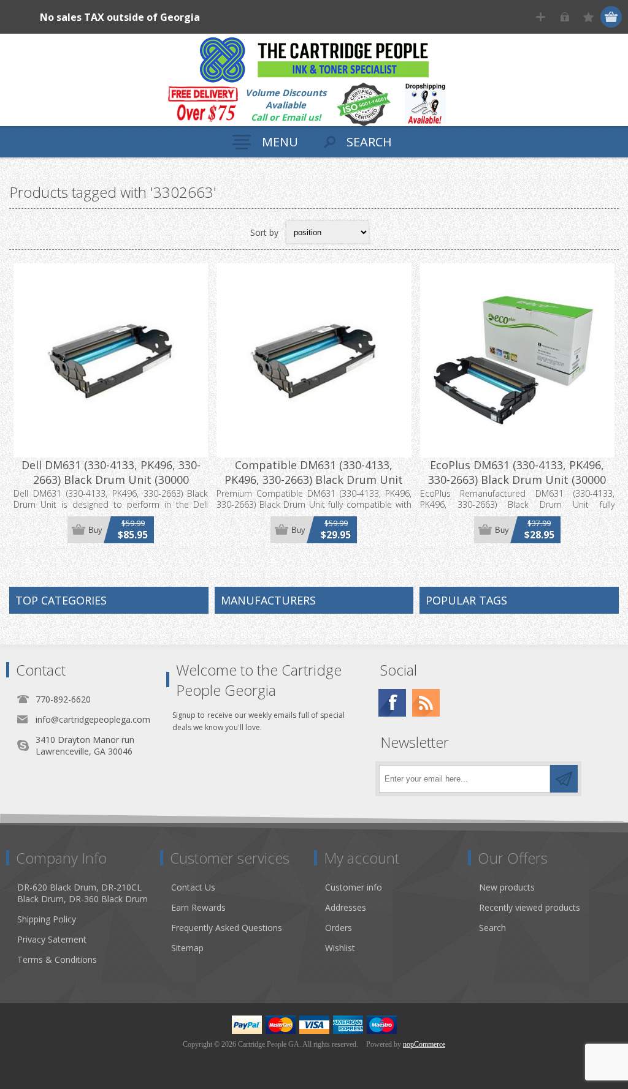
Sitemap (187, 948)
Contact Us (193, 887)
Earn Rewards (198, 907)
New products (507, 887)
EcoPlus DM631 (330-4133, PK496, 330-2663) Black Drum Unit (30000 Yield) (517, 480)
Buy (95, 530)
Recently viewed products (529, 907)
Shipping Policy (46, 919)
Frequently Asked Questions (226, 927)
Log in (564, 17)
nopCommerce (424, 1044)
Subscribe (564, 779)
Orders (338, 927)
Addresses (345, 907)
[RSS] (426, 703)
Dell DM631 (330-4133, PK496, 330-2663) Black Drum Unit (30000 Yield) (111, 480)
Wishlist (340, 948)
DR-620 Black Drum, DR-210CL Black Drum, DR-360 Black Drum (82, 893)
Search (492, 927)
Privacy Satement (51, 939)
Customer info (353, 887)
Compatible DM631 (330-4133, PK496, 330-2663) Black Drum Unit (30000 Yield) (313, 480)
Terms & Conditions (57, 959)
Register (540, 17)
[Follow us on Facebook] (392, 703)
